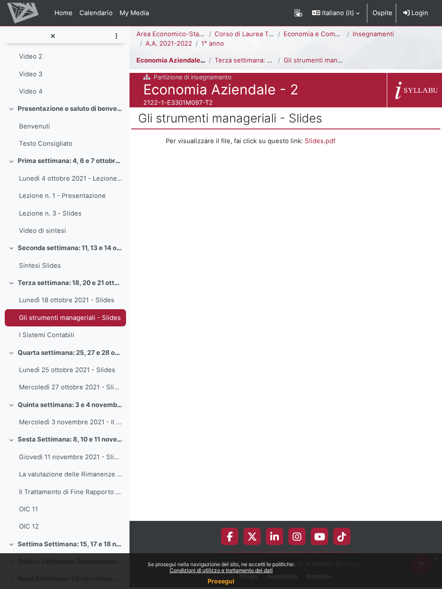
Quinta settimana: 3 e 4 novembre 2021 (70, 405)
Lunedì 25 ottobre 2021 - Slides (67, 370)
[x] (252, 536)
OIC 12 (29, 526)
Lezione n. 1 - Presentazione (62, 196)
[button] (335, 13)
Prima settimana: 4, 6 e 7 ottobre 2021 (70, 161)
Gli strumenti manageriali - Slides (70, 318)
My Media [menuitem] (134, 13)
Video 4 (31, 91)
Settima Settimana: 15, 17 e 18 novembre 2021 (70, 544)
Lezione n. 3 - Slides (50, 213)
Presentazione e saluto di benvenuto (70, 109)
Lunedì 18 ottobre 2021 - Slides (66, 300)
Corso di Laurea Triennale (254, 34)
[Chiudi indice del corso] (53, 36)
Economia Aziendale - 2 (173, 60)
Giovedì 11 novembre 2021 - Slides (70, 457)
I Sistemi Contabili (46, 335)
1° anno (212, 43)
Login (419, 13)
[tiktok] (342, 536)
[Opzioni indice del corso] (116, 36)
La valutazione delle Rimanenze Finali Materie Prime (70, 474)
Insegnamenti (373, 34)
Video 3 (30, 74)
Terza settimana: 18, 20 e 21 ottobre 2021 (70, 283)
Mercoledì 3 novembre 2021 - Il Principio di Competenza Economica (70, 422)
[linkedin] (274, 536)
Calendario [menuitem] (96, 13)
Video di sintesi (42, 231)
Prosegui (221, 581)
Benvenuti (34, 126)
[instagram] (297, 536)
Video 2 (30, 56)
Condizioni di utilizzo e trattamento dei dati (221, 570)
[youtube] (319, 536)
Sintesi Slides (40, 265)
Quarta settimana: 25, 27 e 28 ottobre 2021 (70, 353)
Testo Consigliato (46, 143)
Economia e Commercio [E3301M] (335, 34)
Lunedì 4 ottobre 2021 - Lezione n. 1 (70, 178)
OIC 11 (28, 509)
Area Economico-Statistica (176, 34)
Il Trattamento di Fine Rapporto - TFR (70, 492)
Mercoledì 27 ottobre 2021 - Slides (70, 387)
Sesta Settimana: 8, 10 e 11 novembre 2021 (70, 439)
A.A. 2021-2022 (168, 43)
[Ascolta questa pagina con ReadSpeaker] (298, 13)
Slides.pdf (320, 141)
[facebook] (230, 536)
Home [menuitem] (63, 13)
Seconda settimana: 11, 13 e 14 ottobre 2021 (70, 248)
